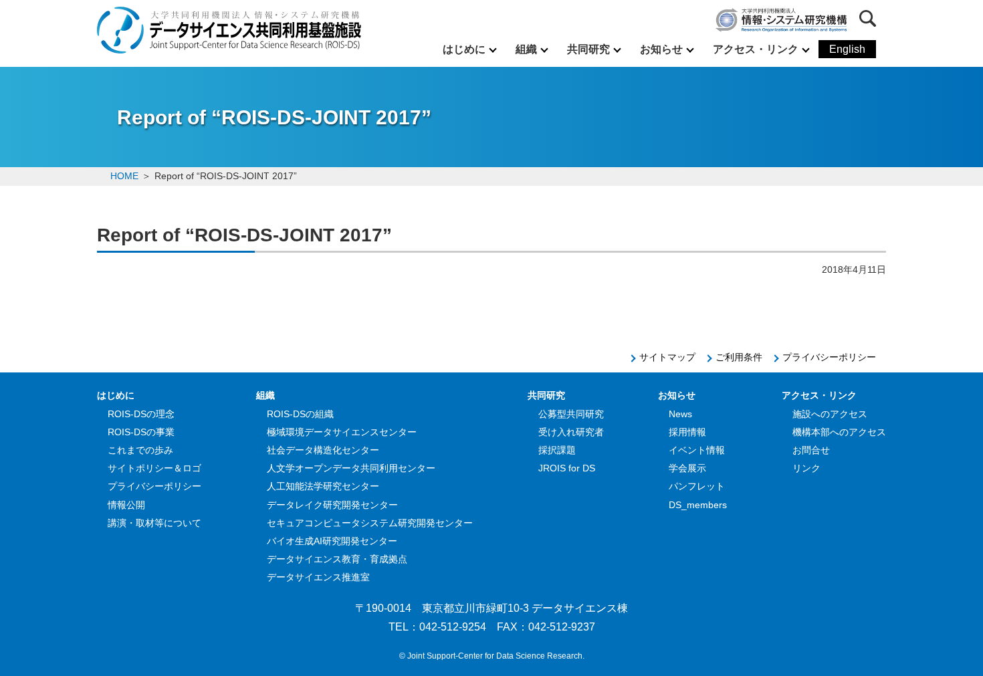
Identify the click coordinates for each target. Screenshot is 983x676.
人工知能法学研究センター (323, 486)
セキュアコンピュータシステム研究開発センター (370, 523)
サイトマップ (667, 357)
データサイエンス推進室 (318, 577)
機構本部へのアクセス (839, 432)
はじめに (464, 49)
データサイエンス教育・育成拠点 (337, 559)
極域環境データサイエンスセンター (342, 432)
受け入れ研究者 (571, 432)
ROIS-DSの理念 (141, 414)
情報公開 (126, 504)
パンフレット (697, 486)
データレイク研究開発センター (332, 504)
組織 (526, 49)
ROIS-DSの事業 (141, 432)
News (680, 414)
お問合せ (811, 450)
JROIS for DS (566, 468)
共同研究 (588, 49)
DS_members (698, 504)
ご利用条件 (739, 357)
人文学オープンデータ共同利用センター (351, 468)
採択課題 (557, 450)
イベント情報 (697, 450)
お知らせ (661, 49)
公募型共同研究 (571, 414)
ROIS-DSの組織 (300, 414)
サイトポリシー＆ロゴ (154, 468)
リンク (806, 468)
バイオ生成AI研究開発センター (332, 541)
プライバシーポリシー (829, 357)
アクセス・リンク (755, 49)
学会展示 (687, 468)
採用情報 (687, 432)
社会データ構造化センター (323, 450)
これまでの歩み (140, 450)
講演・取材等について (154, 523)
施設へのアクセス (829, 414)
